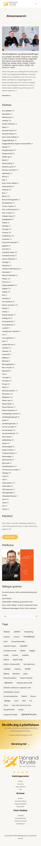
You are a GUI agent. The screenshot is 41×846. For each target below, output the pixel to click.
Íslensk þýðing (7, 163)
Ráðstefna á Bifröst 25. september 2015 (17, 688)
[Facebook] (14, 772)
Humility (27, 65)
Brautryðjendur (7, 203)
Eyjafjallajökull (7, 219)
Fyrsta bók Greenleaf (9, 242)
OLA (3, 374)
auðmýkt (17, 632)
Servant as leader (8, 427)
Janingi (4, 311)
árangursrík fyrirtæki (10, 714)
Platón (4, 387)
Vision (4, 499)
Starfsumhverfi (7, 460)
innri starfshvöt (7, 302)
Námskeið (5, 371)
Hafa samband (21, 787)
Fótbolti (4, 223)
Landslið (5, 328)
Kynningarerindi (7, 321)
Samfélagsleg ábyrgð (9, 417)
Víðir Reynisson (7, 489)
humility (6, 655)
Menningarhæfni (7, 364)
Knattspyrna (6, 318)
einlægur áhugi (16, 63)
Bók (3, 193)
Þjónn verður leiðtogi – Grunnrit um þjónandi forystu (20, 605)
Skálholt (24, 696)
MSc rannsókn (7, 367)
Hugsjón (5, 288)
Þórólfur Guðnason (8, 59)
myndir (27, 669)
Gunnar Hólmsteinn (8, 259)
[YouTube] (22, 772)
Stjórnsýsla (6, 463)
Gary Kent (5, 249)
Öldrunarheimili (7, 186)
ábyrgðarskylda (9, 709)
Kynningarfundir (7, 325)
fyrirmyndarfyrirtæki (18, 641)
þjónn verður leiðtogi (9, 183)
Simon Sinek (6, 437)
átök (3, 180)
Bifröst (4, 196)
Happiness (5, 265)
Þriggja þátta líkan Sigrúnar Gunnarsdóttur (16, 143)
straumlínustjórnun (8, 466)
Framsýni (32, 63)
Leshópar (5, 348)
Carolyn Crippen (7, 206)
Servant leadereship (11, 696)
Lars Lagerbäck (7, 338)
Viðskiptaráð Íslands (9, 496)
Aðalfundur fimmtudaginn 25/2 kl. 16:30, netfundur (19, 608)
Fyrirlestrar (5, 239)
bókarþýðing (28, 632)
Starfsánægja (6, 456)
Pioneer (5, 384)
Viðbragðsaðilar (7, 493)
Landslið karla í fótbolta (10, 331)
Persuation (5, 381)
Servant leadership (8, 433)
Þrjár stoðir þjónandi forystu (21, 705)
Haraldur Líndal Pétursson (11, 269)
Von (3, 506)
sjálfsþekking (6, 440)
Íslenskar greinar (8, 167)
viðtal (24, 701)
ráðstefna (8, 683)
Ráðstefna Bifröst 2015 (24, 683)
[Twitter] (18, 772)
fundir (6, 641)
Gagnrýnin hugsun (10, 646)
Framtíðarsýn (6, 65)
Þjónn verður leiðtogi (9, 137)
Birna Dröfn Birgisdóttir (10, 200)
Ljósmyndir (5, 354)
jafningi (4, 308)
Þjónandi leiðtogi (21, 59)
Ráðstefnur (6, 397)
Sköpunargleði (7, 446)
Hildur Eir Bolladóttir (9, 275)
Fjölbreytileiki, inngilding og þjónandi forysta (17, 602)
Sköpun (4, 443)
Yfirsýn (4, 509)
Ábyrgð (4, 147)
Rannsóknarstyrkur (8, 391)
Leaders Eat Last (7, 344)
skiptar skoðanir (7, 450)
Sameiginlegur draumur (10, 414)
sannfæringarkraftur (9, 423)
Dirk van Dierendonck (9, 209)
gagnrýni (15, 65)
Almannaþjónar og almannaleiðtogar (20, 54)
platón (25, 674)
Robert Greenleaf (8, 410)
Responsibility (7, 404)
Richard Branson (7, 407)
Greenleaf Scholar (8, 255)
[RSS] (27, 772)
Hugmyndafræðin (8, 285)
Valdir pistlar (6, 486)
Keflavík (6, 660)
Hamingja (5, 262)
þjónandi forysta (29, 714)
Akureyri (7, 632)
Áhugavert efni (7, 153)
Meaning (5, 361)
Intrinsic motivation (8, 305)
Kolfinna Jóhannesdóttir (12, 664)
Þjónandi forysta (7, 130)
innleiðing (5, 298)
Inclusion (15, 655)
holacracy (5, 282)
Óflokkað (5, 190)
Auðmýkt (35, 57)
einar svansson (7, 213)
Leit (20, 789)
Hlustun (21, 65)
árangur (21, 709)
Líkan (4, 341)
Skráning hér (10, 537)
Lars (3, 334)
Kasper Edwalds (7, 315)
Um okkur (20, 784)
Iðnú (3, 295)
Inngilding (25, 655)
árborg (4, 176)
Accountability (7, 57)
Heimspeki (5, 272)
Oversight (5, 377)
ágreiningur (6, 173)
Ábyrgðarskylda (27, 61)
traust (16, 701)
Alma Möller (16, 57)
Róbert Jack (6, 400)
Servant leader (7, 430)
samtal (4, 420)
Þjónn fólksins (7, 598)
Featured (7, 637)
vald (3, 479)
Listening (5, 351)
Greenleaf (23, 646)
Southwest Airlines (8, 453)
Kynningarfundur (29, 664)
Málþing (5, 358)
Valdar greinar (7, 483)
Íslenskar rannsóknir (9, 170)
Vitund (4, 503)
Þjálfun (4, 127)
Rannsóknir (6, 394)
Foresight (25, 63)
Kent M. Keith (18, 660)
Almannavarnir (26, 57)
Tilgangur (5, 473)
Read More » (6, 95)
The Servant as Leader (10, 470)
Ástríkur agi (6, 63)
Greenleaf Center (8, 252)
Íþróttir (4, 160)
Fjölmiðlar (5, 226)
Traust (4, 476)
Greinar (20, 781)
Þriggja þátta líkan (8, 140)
